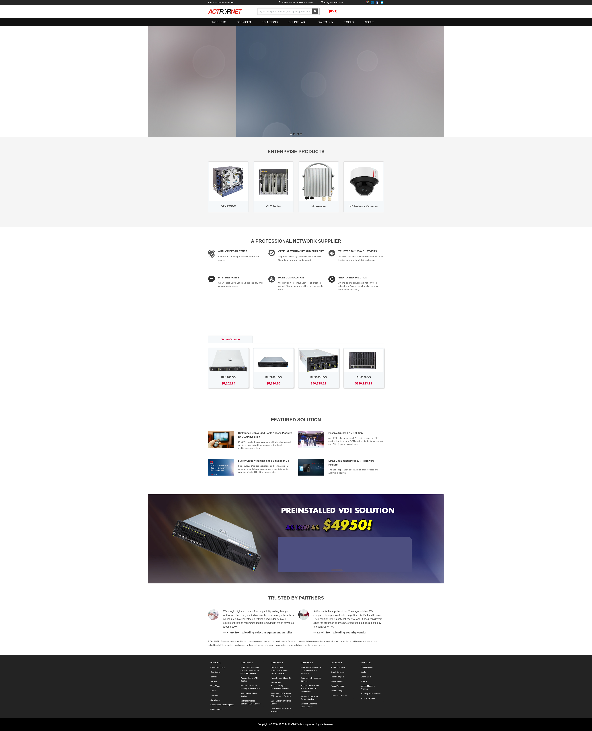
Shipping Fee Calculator (371, 694)
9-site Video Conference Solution (311, 679)
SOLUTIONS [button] (270, 22)
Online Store (366, 677)
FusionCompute (337, 677)
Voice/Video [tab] (363, 339)
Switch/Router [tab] (274, 339)
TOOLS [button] (349, 22)
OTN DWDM (228, 206)
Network (213, 677)
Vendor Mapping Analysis (368, 687)
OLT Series (273, 206)
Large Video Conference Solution (281, 702)
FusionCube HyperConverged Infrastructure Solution (280, 686)
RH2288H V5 (273, 377)
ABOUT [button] (369, 22)
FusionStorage (337, 691)
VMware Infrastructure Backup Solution (310, 697)
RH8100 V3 (363, 377)
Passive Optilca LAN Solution (345, 433)
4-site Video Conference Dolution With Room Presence (311, 670)
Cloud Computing (217, 667)
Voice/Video (215, 686)
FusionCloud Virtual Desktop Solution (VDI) (263, 460)
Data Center (215, 672)
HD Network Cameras (363, 206)
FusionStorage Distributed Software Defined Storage (279, 670)
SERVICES (244, 22)
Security (213, 681)
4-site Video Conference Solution (281, 709)
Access (213, 691)
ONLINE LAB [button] (296, 22)
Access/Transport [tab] (319, 339)
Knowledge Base (368, 698)
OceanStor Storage (339, 695)
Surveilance (215, 700)
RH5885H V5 (318, 377)
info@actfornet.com (333, 2)
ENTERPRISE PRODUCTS (296, 151)
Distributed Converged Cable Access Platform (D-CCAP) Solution (249, 670)
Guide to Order (367, 667)
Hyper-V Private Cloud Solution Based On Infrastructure (310, 689)
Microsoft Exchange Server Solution (309, 705)
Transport (214, 695)
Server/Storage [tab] (230, 339)
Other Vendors (216, 709)
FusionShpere (337, 681)
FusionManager (337, 686)
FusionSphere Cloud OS (281, 678)
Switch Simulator (338, 672)
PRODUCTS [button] (218, 22)
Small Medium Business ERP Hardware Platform (281, 694)
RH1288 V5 (228, 377)
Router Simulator (338, 667)
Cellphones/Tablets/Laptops (222, 705)
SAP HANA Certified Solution (248, 694)
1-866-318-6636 (290, 2)
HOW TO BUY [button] (324, 22)
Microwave (318, 206)
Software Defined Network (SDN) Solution (250, 702)
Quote (363, 672)
